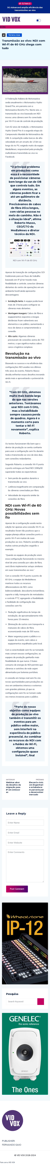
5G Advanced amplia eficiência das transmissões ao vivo (25, 8)
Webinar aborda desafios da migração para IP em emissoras (13, 787)
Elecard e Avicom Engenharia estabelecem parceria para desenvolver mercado (36, 788)
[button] (25, 27)
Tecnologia (14, 35)
